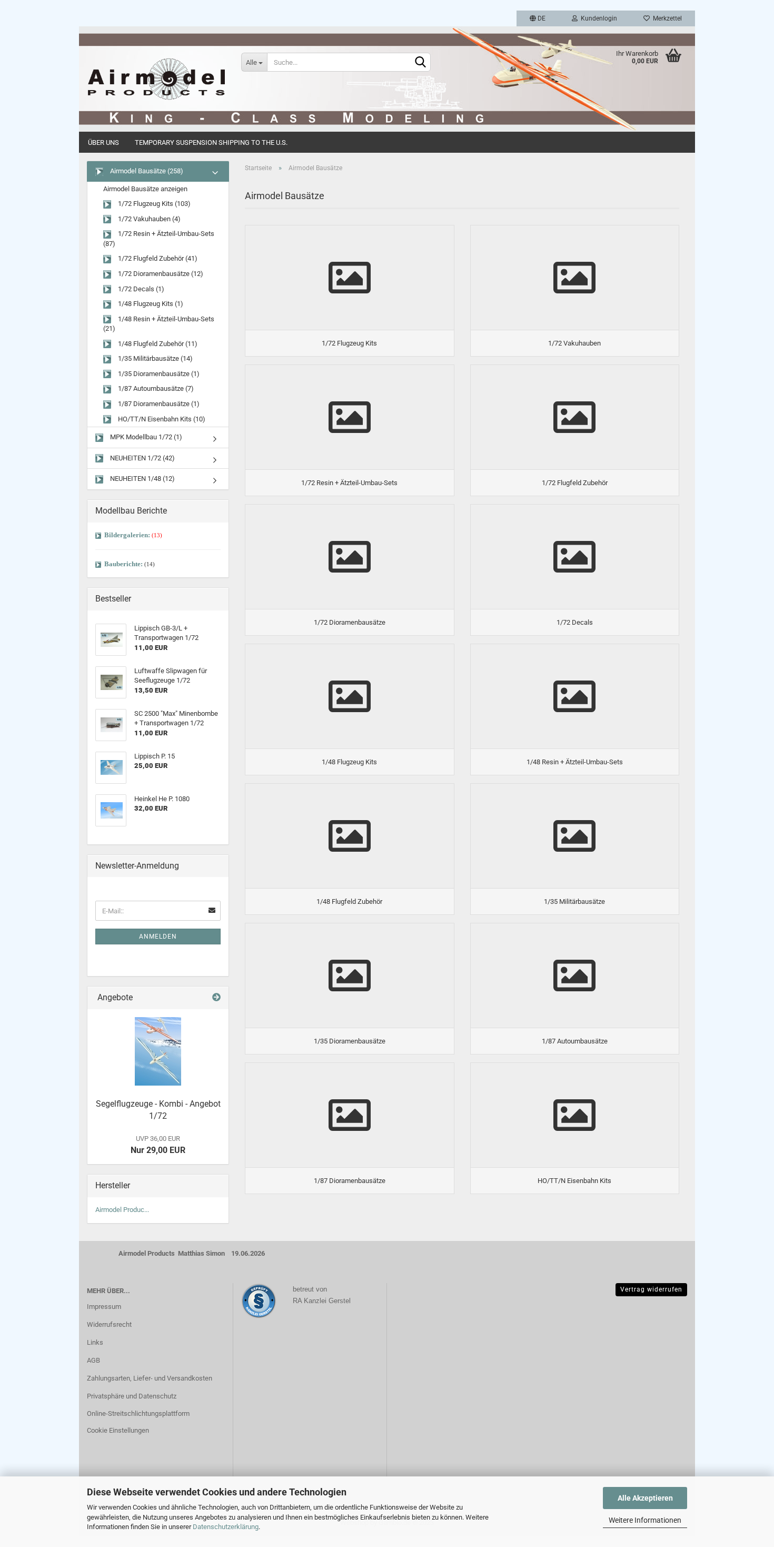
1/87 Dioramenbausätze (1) (158, 404)
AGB (93, 1360)
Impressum (104, 1306)
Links (95, 1342)
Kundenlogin (597, 18)
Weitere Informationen (645, 1520)
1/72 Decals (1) (140, 289)
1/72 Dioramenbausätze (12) (159, 274)
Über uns (103, 142)
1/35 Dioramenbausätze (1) (158, 374)
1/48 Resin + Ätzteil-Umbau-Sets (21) (158, 324)
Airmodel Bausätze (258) (145, 171)
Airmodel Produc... (122, 1210)
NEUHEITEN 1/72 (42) (141, 458)
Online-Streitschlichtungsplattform (138, 1413)
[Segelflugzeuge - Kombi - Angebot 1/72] (158, 1051)
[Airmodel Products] (156, 79)
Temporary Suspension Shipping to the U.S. (211, 142)
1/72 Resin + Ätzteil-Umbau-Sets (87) (158, 239)
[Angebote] (216, 998)
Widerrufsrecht (109, 1324)
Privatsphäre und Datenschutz (131, 1396)
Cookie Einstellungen (118, 1430)
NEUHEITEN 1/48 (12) (141, 478)
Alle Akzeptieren (645, 1498)
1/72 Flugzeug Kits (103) (153, 204)
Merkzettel (666, 18)
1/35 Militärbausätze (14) (154, 358)
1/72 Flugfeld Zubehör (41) (156, 258)
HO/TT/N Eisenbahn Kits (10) (160, 419)
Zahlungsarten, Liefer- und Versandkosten (149, 1378)
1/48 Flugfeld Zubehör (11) (156, 344)
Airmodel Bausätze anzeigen (145, 189)
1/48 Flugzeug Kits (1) (149, 304)
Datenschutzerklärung (226, 1527)
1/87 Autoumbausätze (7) (155, 388)
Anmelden (158, 936)
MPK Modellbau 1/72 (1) (145, 437)
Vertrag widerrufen (651, 1289)
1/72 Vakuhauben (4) (148, 219)
